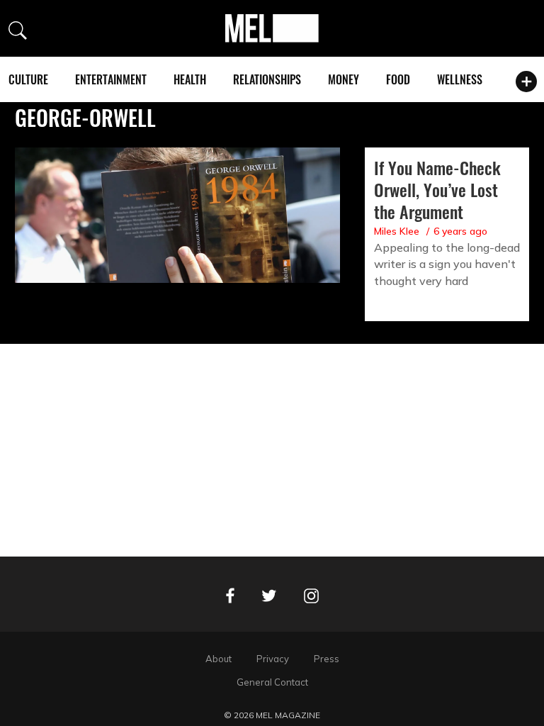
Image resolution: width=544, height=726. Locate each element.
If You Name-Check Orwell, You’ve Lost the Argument (437, 189)
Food (398, 79)
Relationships (267, 79)
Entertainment (111, 79)
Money (343, 79)
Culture (28, 79)
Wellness (459, 79)
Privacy (272, 658)
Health (190, 79)
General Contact (272, 682)
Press (326, 658)
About (218, 658)
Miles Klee (396, 231)
